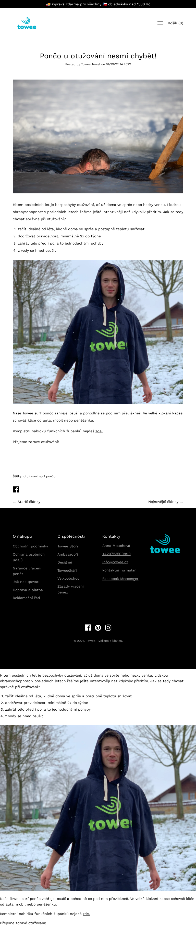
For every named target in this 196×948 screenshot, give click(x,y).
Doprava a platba (28, 590)
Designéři (65, 562)
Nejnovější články (163, 502)
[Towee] (30, 23)
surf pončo (47, 476)
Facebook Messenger (120, 579)
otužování (30, 476)
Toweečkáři (67, 570)
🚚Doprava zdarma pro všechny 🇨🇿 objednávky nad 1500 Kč (98, 4)
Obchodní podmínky (30, 546)
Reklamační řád (26, 598)
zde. (99, 431)
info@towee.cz (115, 562)
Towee (90, 641)
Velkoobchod (68, 578)
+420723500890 (116, 554)
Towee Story (68, 546)
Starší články (29, 502)
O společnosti (71, 536)
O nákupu (22, 536)
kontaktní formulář (119, 570)
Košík (175, 23)
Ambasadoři (67, 554)
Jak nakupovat (26, 582)
